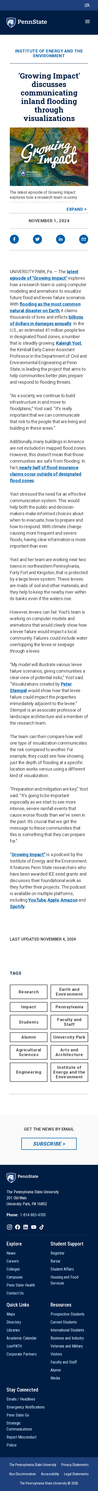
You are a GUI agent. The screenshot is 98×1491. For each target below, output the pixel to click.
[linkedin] (60, 240)
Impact (28, 1006)
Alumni (28, 1037)
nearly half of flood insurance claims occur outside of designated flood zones (45, 474)
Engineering (28, 1072)
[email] (83, 240)
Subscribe (47, 1144)
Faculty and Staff (69, 1022)
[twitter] (37, 240)
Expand (75, 209)
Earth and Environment (69, 992)
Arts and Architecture (69, 1052)
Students (28, 1022)
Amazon (69, 900)
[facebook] (14, 240)
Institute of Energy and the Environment (49, 53)
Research (29, 991)
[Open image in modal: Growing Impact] (49, 156)
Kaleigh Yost (68, 343)
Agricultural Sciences (28, 1052)
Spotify (17, 906)
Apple (53, 900)
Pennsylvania (69, 1006)
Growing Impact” (28, 854)
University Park (69, 1037)
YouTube (37, 900)
